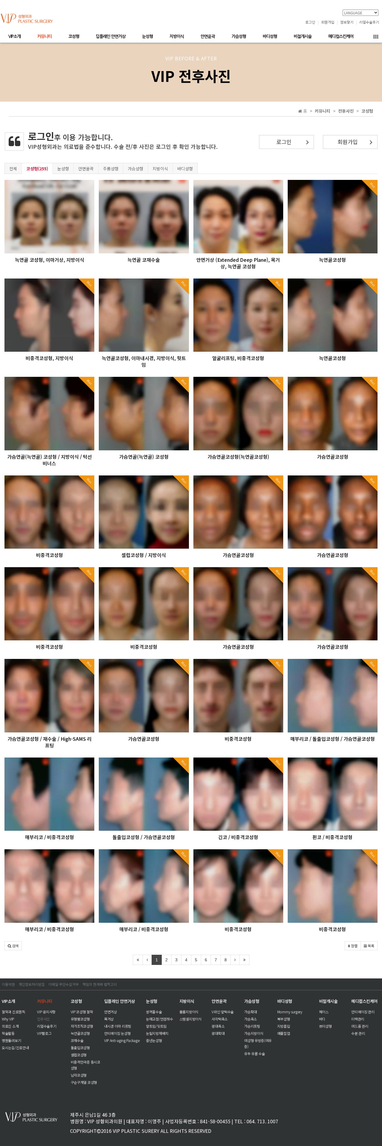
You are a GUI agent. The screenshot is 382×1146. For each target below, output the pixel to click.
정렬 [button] (354, 945)
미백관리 (357, 1018)
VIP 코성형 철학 (82, 1011)
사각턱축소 (220, 1018)
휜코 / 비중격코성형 (332, 837)
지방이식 (177, 36)
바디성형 (270, 36)
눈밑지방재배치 (157, 1033)
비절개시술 (303, 36)
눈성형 (147, 36)
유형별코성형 (80, 1018)
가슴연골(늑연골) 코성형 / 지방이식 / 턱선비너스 (49, 460)
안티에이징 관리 (363, 1011)
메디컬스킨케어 (340, 36)
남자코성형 (79, 1075)
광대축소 (218, 1026)
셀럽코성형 (79, 1054)
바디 (322, 1018)
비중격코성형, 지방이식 (49, 358)
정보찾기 (346, 22)
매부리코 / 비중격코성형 (49, 837)
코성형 (73, 36)
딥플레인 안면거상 (110, 36)
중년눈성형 (154, 1040)
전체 (13, 169)
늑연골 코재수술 (143, 259)
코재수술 (77, 1040)
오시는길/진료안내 (15, 1047)
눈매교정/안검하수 (159, 1018)
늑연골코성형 (332, 259)
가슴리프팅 (252, 1026)
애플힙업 (283, 1033)
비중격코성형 (49, 555)
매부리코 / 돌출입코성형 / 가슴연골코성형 (332, 738)
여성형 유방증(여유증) (258, 1043)
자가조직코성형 (82, 1026)
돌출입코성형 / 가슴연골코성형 (144, 837)
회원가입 (327, 22)
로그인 (310, 22)
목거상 (109, 1018)
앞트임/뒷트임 (156, 1026)
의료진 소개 (10, 1026)
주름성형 (110, 169)
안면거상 (110, 1011)
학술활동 (8, 1033)
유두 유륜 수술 (254, 1053)
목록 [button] (370, 945)
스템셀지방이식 (190, 1018)
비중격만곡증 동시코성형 (85, 1064)
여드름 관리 (359, 1026)
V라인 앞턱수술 (223, 1011)
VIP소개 (14, 36)
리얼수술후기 (369, 22)
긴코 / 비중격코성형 (238, 837)
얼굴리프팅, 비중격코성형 (238, 358)
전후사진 (43, 1018)
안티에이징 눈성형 (117, 1033)
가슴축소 (250, 1018)
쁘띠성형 (325, 1026)
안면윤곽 (208, 36)
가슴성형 (239, 36)
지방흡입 (283, 1026)
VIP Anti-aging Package (121, 1040)
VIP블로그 (44, 1033)
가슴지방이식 (253, 1033)
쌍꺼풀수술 (154, 1011)
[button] (13, 945)
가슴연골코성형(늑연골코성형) (238, 456)
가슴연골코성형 (332, 456)
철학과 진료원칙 (13, 1011)
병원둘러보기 (11, 1040)
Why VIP (8, 1018)
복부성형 (283, 1018)
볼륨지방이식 (188, 1011)
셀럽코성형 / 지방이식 (143, 555)
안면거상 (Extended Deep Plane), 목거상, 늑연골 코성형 (238, 263)
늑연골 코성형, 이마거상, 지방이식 (49, 259)
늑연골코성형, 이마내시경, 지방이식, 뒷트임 (144, 361)
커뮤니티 (44, 36)
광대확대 (218, 1033)
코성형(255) (37, 169)
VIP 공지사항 (46, 1011)
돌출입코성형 (80, 1047)
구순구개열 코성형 (84, 1082)
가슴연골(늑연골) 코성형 (144, 456)
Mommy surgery (289, 1011)
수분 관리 (358, 1033)
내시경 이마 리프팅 (117, 1026)
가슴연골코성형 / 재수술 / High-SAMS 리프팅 (49, 742)
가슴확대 (250, 1011)
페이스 (324, 1011)
